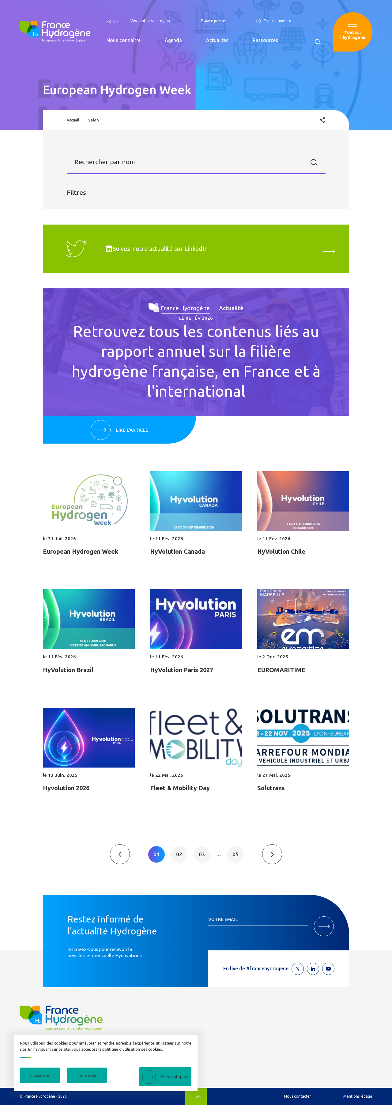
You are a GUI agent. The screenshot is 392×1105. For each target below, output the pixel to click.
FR (109, 21)
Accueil (73, 120)
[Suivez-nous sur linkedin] (313, 969)
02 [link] (179, 854)
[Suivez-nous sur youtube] (328, 969)
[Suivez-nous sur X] (298, 969)
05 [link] (235, 854)
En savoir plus (175, 1076)
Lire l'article (132, 430)
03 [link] (202, 854)
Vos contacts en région (150, 21)
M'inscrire (324, 926)
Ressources (265, 40)
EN (115, 21)
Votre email (223, 919)
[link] (120, 854)
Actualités (217, 40)
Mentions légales (357, 1096)
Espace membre (277, 21)
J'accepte (39, 1075)
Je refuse (86, 1075)
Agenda (173, 40)
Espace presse (213, 21)
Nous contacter (297, 1096)
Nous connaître (124, 40)
